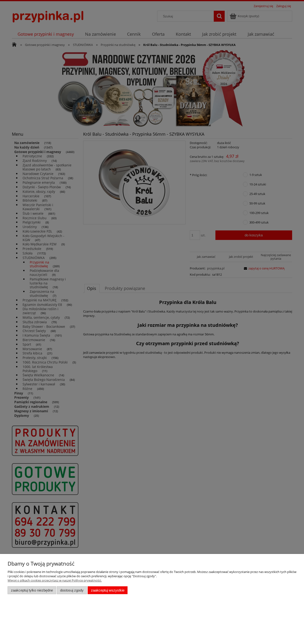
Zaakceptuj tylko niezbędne (32, 590)
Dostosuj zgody (72, 590)
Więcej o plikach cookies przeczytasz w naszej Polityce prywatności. (55, 580)
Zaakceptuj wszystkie (107, 590)
